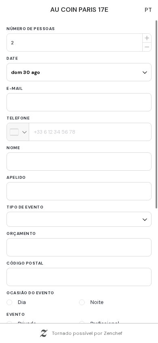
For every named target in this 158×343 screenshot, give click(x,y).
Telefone (18, 118)
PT (148, 9)
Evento (15, 311)
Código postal (25, 260)
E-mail (14, 88)
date (12, 58)
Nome (13, 147)
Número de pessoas (30, 28)
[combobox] (18, 132)
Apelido (16, 177)
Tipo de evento (24, 207)
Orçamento (21, 230)
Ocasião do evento (30, 290)
